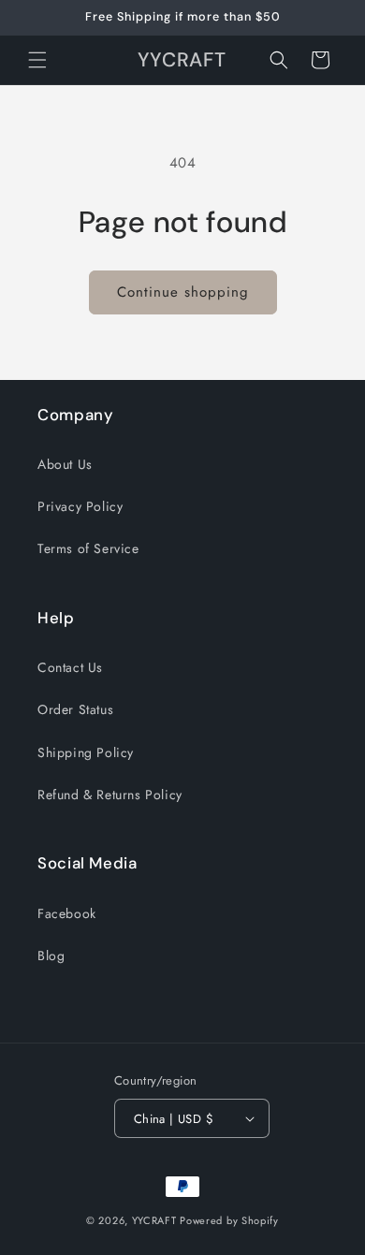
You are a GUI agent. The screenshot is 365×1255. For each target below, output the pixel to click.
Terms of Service (88, 548)
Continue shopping (183, 292)
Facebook (66, 913)
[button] (37, 59)
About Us (65, 464)
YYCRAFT (154, 1220)
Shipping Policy (85, 752)
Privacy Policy (80, 506)
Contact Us (70, 667)
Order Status (75, 709)
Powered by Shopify (229, 1220)
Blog (51, 955)
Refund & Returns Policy (109, 794)
